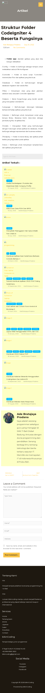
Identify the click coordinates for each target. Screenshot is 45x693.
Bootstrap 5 (11, 304)
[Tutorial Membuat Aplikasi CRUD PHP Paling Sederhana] (9, 271)
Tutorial (35, 329)
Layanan (5, 624)
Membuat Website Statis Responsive (20, 402)
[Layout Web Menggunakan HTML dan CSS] (9, 322)
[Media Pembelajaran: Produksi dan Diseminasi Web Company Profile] (9, 173)
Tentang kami (7, 619)
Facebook (22, 669)
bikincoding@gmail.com (11, 654)
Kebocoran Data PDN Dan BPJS (18, 208)
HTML (20, 329)
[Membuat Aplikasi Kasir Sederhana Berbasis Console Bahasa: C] (9, 246)
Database (17, 278)
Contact (5, 633)
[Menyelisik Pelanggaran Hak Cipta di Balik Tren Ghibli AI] (9, 221)
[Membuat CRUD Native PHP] (9, 344)
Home (4, 616)
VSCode (29, 278)
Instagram (22, 666)
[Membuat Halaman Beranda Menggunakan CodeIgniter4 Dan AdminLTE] (9, 367)
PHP (23, 278)
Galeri (4, 627)
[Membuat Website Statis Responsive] (9, 392)
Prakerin (27, 329)
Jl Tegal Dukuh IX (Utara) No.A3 (13, 649)
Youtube (22, 664)
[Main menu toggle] (40, 4)
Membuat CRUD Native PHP (17, 354)
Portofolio (6, 630)
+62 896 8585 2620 (9, 651)
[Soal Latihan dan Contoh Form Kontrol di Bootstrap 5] (9, 297)
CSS (8, 329)
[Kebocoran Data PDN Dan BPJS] (9, 199)
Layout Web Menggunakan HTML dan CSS (22, 331)
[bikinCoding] (5, 5)
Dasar (9, 180)
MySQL (16, 351)
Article (4, 622)
